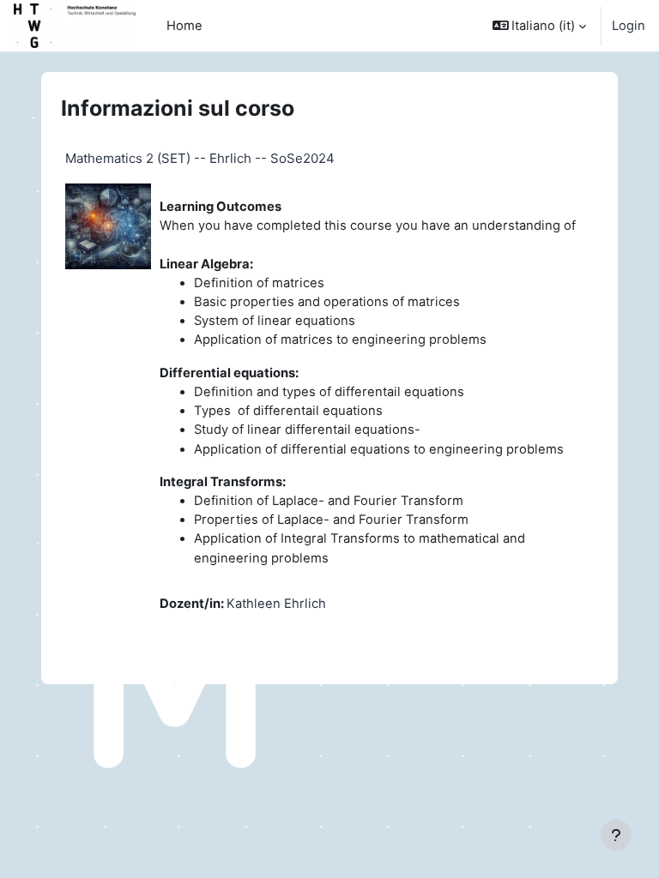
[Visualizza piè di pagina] (616, 835)
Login (628, 25)
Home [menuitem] (184, 25)
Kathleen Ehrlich (276, 603)
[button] (539, 25)
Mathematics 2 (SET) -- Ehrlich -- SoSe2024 (200, 158)
